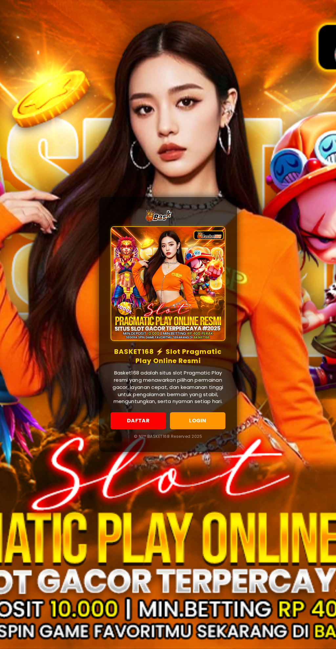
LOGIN (197, 420)
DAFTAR (138, 420)
